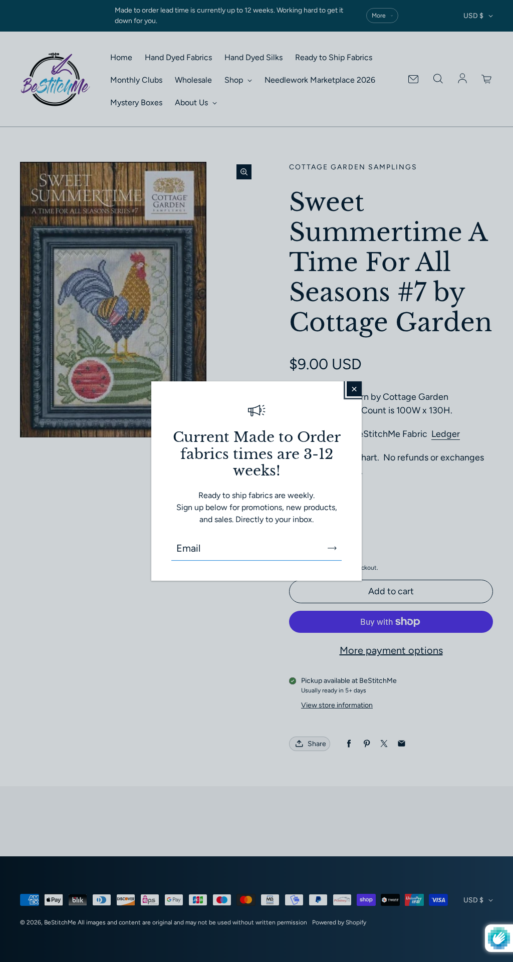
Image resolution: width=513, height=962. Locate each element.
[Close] (354, 388)
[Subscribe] (332, 548)
